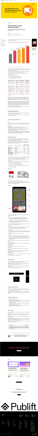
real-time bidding (20, 131)
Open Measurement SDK (26, 131)
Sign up (19, 394)
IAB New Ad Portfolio (2, 42)
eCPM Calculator (26, 423)
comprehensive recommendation (23, 141)
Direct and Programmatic (9, 422)
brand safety (11, 75)
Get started (19, 350)
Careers (19, 424)
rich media (26, 139)
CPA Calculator (26, 425)
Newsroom (20, 425)
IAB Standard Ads (2, 43)
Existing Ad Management (9, 423)
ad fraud (16, 75)
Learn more (26, 325)
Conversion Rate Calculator (26, 422)
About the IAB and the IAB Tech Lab (3, 41)
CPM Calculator (26, 424)
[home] (2, 0)
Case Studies (14, 424)
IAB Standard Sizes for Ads (3, 44)
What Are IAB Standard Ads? (3, 40)
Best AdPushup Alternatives (33, 429)
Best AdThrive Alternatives (33, 430)
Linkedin (28, 335)
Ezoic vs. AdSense (32, 425)
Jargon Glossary (14, 425)
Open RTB (17, 131)
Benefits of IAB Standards (3, 45)
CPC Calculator (26, 426)
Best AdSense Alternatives (33, 431)
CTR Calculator (26, 427)
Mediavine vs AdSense (32, 424)
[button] (7, 0)
